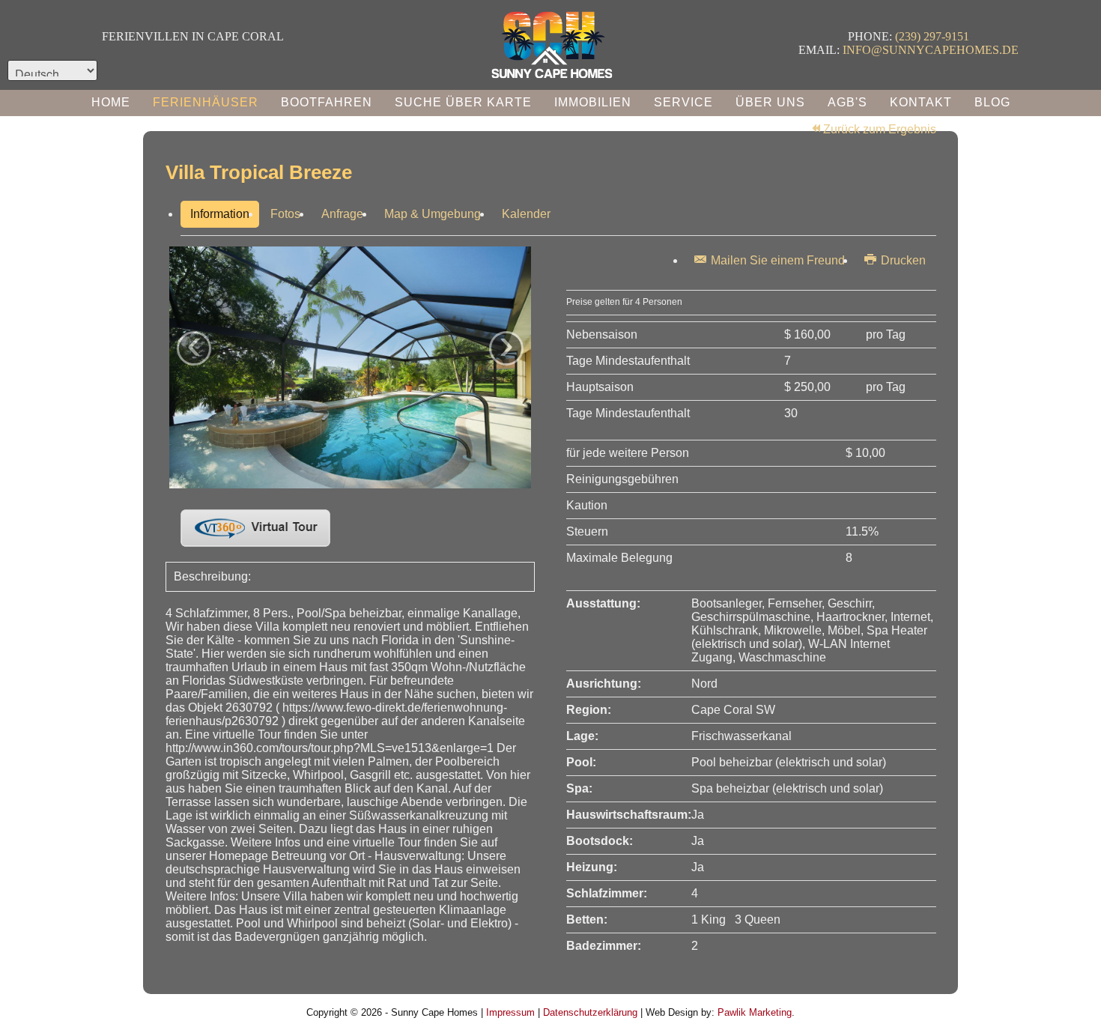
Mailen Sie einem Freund (776, 260)
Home (110, 102)
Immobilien (592, 102)
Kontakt (921, 102)
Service (683, 102)
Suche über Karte (463, 102)
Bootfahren (326, 102)
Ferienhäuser (205, 102)
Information (219, 213)
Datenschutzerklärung (590, 1012)
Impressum (510, 1012)
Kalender (526, 213)
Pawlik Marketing (755, 1012)
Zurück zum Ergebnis (879, 129)
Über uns (770, 102)
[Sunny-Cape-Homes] (551, 40)
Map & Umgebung (432, 213)
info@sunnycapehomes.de (931, 49)
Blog (992, 102)
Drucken (902, 260)
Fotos (285, 213)
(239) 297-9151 (932, 36)
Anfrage (342, 213)
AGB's (847, 102)
